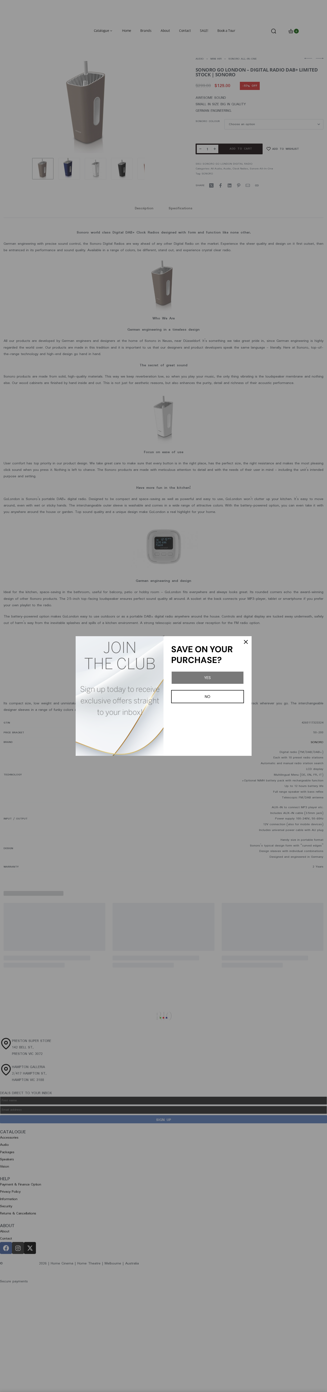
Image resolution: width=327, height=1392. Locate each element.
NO (207, 696)
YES (207, 677)
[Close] (246, 642)
